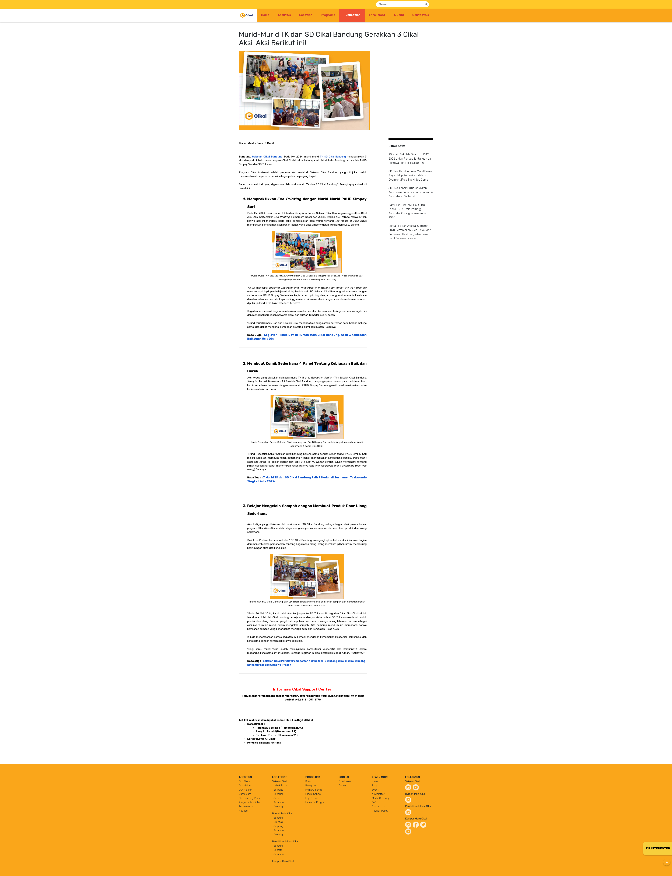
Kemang (278, 806)
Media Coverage (381, 798)
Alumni (399, 15)
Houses (243, 810)
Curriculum (245, 794)
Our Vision (245, 785)
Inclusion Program (315, 802)
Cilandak (278, 822)
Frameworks (246, 806)
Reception (311, 785)
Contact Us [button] (420, 15)
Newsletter (378, 794)
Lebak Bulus (280, 785)
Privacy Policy (380, 810)
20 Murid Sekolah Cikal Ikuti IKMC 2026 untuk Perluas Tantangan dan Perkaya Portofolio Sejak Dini (410, 158)
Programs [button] (328, 15)
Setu (276, 798)
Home (265, 15)
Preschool (311, 781)
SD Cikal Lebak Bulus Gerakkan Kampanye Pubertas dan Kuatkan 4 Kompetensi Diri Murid (410, 192)
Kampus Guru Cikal (283, 861)
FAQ (374, 802)
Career (342, 785)
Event (375, 789)
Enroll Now (345, 781)
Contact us (378, 806)
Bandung (279, 794)
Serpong (278, 789)
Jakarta (278, 850)
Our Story (244, 781)
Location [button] (305, 15)
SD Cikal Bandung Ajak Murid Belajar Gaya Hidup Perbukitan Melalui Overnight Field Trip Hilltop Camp (410, 175)
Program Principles (250, 802)
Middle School (313, 794)
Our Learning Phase (250, 798)
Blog (374, 785)
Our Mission (245, 789)
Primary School (314, 789)
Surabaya (279, 802)
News (375, 781)
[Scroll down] (666, 862)
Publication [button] (354, 15)
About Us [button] (284, 15)
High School (312, 798)
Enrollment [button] (377, 15)
